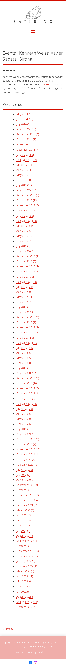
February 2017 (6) (26, 281)
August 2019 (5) (25, 434)
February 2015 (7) (26, 159)
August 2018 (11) (26, 373)
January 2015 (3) (25, 154)
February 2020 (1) (26, 464)
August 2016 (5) (25, 251)
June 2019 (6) (24, 424)
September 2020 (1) (27, 485)
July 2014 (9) (23, 124)
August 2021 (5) (25, 535)
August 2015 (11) (26, 190)
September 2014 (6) (27, 134)
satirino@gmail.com (44, 646)
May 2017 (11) (24, 297)
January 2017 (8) (25, 276)
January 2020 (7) (25, 459)
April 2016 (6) (24, 231)
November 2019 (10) (28, 449)
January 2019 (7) (25, 398)
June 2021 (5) (24, 525)
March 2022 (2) (25, 571)
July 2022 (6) (23, 591)
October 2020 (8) (26, 490)
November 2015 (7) (27, 205)
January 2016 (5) (25, 215)
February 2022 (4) (26, 566)
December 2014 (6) (27, 149)
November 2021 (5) (27, 551)
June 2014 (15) (24, 119)
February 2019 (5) (26, 403)
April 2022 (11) (24, 576)
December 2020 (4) (27, 500)
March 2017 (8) (25, 286)
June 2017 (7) (24, 302)
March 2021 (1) (25, 510)
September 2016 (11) (28, 256)
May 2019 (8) (24, 419)
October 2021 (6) (26, 546)
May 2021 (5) (24, 520)
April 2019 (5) (24, 414)
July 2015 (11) (24, 185)
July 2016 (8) (23, 246)
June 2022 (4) (24, 586)
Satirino (33, 14)
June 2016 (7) (24, 241)
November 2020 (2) (27, 495)
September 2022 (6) (27, 601)
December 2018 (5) (27, 393)
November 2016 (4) (27, 266)
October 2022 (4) (26, 607)
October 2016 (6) (26, 261)
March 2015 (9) (25, 165)
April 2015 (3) (24, 170)
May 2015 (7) (24, 175)
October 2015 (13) (26, 200)
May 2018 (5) (24, 358)
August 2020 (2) (25, 480)
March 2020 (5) (25, 469)
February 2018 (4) (26, 342)
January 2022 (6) (25, 561)
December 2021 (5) (27, 556)
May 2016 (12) (24, 236)
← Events (8, 628)
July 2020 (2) (23, 474)
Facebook (30, 662)
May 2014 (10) (24, 114)
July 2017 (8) (23, 307)
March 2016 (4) (25, 226)
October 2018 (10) (26, 383)
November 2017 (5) (27, 327)
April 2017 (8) (24, 292)
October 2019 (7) (26, 444)
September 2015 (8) (27, 195)
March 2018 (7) (25, 347)
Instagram (35, 662)
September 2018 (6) (27, 378)
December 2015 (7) (27, 210)
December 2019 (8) (27, 454)
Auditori (47, 84)
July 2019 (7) (23, 429)
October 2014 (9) (26, 139)
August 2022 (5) (25, 596)
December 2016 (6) (27, 271)
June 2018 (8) (24, 363)
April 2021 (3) (24, 515)
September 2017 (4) (27, 317)
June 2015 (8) (24, 180)
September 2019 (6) (27, 439)
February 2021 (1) (26, 505)
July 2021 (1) (23, 530)
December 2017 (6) (27, 332)
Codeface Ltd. (43, 652)
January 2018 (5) (25, 337)
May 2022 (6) (24, 581)
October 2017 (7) (26, 322)
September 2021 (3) (27, 541)
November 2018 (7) (27, 388)
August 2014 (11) (26, 129)
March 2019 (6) (25, 408)
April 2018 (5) (24, 353)
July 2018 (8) (23, 368)
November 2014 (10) (28, 144)
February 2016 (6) (26, 220)
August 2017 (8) (25, 312)
